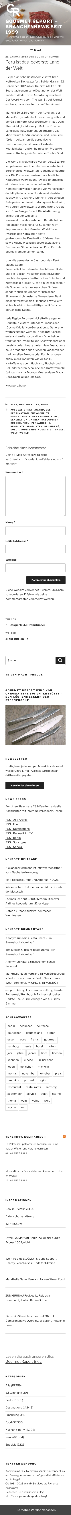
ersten (51, 1032)
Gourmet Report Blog (23, 1361)
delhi (50, 410)
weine (35, 1100)
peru (26, 423)
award (39, 410)
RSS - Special (14, 847)
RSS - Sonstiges (15, 842)
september (14, 1093)
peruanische (40, 423)
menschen (26, 1066)
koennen (13, 1060)
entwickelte (40, 413)
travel (58, 429)
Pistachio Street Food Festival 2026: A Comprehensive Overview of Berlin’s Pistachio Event (35, 1321)
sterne (56, 1093)
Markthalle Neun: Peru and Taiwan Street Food (35, 1279)
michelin (43, 1066)
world (24, 433)
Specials (10, 1444)
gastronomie (21, 416)
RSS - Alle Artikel (16, 819)
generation (19, 419)
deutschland (34, 1032)
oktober (45, 1073)
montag (12, 1073)
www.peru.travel (15, 385)
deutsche (43, 1026)
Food (44, 404)
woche (11, 1107)
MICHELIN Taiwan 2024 (43, 982)
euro (23, 1039)
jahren (34, 419)
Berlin (9, 1400)
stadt (44, 1093)
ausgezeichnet (22, 410)
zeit (23, 1107)
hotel (39, 1046)
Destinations (29, 404)
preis (58, 1073)
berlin (11, 1026)
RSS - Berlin (13, 838)
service (31, 1093)
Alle (14, 404)
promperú (52, 426)
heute (27, 1046)
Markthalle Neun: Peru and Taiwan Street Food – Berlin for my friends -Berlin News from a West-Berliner (35, 978)
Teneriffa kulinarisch (25, 1136)
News (9, 1437)
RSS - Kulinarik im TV (19, 833)
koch (44, 1053)
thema (11, 1100)
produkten (35, 426)
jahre (20, 1053)
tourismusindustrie (36, 429)
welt (14, 433)
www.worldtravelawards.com (23, 220)
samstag (51, 1087)
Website (11, 559)
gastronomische (45, 416)
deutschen (14, 1032)
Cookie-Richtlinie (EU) (19, 1209)
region (43, 1080)
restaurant (14, 1087)
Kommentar (14, 472)
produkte (18, 426)
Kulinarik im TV (15, 1429)
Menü (37, 50)
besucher (26, 1026)
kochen (57, 1053)
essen (11, 1039)
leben (11, 1066)
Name (10, 522)
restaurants (33, 1087)
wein (24, 1100)
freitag (35, 1039)
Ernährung (12, 1415)
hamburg (13, 1046)
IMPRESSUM (13, 1223)
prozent (29, 1080)
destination (20, 413)
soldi (15, 429)
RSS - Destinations (17, 828)
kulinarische (45, 1060)
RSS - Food (12, 824)
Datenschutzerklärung (19, 1216)
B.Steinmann (13, 1392)
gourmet (50, 1039)
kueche (16, 423)
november (29, 1073)
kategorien (50, 419)
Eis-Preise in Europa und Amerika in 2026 (32, 879)
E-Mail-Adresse (16, 541)
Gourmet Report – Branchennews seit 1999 (34, 27)
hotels (52, 1046)
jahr (9, 1053)
